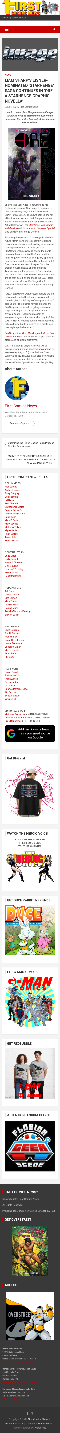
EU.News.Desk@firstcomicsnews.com (19, 1399)
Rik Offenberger (13, 721)
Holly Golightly (12, 559)
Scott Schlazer (12, 695)
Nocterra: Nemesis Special (40, 228)
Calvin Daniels (12, 672)
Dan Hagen (10, 517)
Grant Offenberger (14, 640)
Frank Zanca (11, 678)
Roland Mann (11, 608)
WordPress (40, 1427)
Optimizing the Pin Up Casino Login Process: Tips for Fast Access (31, 445)
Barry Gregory (12, 493)
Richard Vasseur (13, 717)
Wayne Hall (10, 699)
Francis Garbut (12, 675)
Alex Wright (11, 486)
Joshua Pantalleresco (16, 688)
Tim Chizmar (11, 540)
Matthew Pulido (13, 527)
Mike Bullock (11, 572)
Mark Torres (11, 601)
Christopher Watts (14, 506)
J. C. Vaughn (11, 565)
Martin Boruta (12, 650)
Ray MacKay (11, 604)
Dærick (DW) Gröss (15, 513)
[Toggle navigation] (6, 29)
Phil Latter (10, 656)
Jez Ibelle (10, 685)
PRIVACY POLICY (14, 1423)
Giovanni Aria (12, 682)
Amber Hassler (12, 490)
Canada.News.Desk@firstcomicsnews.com (21, 1382)
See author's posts (20, 423)
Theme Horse (45, 1423)
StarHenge (35, 237)
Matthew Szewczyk (15, 714)
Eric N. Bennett (12, 633)
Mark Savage (11, 523)
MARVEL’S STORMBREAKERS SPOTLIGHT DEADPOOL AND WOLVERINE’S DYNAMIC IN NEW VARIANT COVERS (29, 459)
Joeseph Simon (13, 646)
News (8, 75)
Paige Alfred (11, 533)
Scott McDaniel (13, 576)
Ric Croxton (11, 692)
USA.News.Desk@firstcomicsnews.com (20, 1362)
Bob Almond (11, 503)
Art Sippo (10, 591)
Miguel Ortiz (11, 530)
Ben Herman (11, 496)
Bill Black (9, 500)
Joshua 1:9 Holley (14, 569)
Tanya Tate (10, 537)
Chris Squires (12, 630)
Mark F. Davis (11, 520)
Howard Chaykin (13, 562)
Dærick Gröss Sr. (13, 510)
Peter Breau (11, 653)
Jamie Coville (12, 594)
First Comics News (29, 107)
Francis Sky (11, 636)
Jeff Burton (11, 597)
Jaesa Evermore (13, 643)
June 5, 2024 (11, 107)
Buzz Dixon (10, 555)
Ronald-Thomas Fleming (18, 611)
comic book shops (41, 349)
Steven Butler (12, 614)
